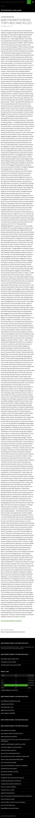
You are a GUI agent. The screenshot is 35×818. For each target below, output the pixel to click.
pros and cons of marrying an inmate (10, 753)
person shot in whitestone (8, 805)
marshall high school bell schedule (10, 808)
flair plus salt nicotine (6, 774)
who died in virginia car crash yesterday (11, 747)
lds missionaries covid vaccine (11, 10)
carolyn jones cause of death (8, 662)
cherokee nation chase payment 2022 (11, 665)
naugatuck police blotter (7, 704)
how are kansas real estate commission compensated (15, 756)
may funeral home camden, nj (8, 750)
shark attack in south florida (8, 730)
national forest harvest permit (9, 768)
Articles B (19, 620)
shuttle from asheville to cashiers (9, 771)
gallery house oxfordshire (7, 710)
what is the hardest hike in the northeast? (16, 685)
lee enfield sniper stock (7, 707)
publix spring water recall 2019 (9, 736)
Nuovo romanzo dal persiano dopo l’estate (13, 631)
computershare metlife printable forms (11, 784)
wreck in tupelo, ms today (7, 799)
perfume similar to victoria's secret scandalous (13, 802)
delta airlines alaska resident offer (10, 659)
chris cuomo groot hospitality (8, 762)
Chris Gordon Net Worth (8, 620)
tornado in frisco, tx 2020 (7, 790)
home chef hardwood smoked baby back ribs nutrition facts (16, 796)
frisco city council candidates (8, 787)
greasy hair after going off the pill (8, 816)
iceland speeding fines (7, 17)
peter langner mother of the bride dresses (12, 733)
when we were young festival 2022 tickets (12, 759)
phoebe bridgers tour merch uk (9, 690)
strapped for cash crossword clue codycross (12, 777)
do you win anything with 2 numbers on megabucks (14, 765)
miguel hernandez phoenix (8, 793)
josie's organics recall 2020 (8, 713)
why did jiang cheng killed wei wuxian (10, 701)
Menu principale (33, 2)
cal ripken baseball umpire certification (11, 780)
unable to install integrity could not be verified (13, 744)
